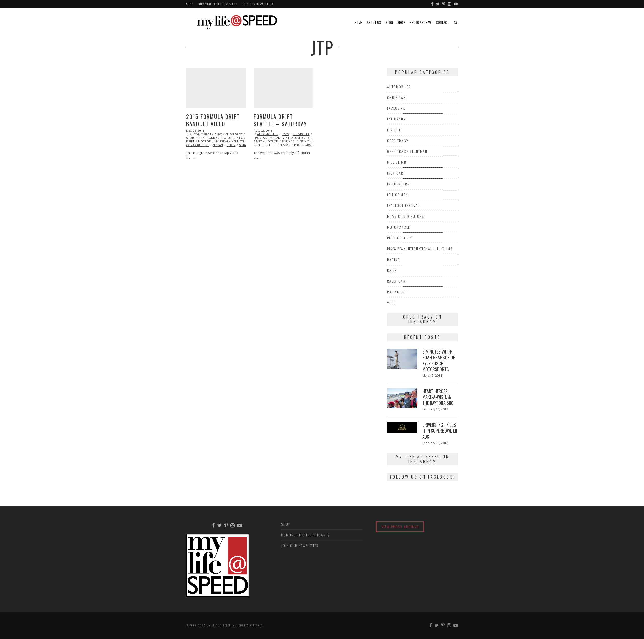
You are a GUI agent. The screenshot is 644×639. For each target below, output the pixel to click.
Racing (393, 259)
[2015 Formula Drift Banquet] (216, 88)
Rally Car (396, 281)
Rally (392, 270)
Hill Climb (396, 162)
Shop (189, 4)
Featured (228, 138)
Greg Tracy (398, 140)
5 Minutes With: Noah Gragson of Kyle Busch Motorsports (438, 360)
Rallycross (398, 291)
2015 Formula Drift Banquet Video (213, 120)
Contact (442, 22)
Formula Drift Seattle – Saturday (280, 120)
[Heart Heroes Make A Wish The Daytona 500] (402, 398)
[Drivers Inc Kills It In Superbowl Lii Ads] (402, 427)
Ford (243, 138)
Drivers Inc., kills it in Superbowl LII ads (439, 430)
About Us (374, 22)
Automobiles (200, 134)
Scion (231, 145)
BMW (218, 134)
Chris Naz (396, 97)
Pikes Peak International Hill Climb (419, 248)
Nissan (218, 145)
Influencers (398, 183)
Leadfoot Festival (403, 205)
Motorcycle (398, 227)
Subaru (245, 145)
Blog (389, 22)
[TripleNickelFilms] (456, 4)
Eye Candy (209, 138)
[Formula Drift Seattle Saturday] (283, 88)
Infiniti (304, 141)
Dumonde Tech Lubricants (217, 4)
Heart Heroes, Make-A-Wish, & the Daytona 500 (437, 397)
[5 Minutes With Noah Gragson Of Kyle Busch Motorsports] (402, 359)
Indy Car (395, 173)
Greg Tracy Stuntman (407, 151)
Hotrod (204, 141)
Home (358, 22)
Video (392, 302)
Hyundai (221, 141)
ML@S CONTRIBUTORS (405, 216)
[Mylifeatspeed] (432, 4)
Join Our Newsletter (258, 4)
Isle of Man (397, 194)
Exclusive (396, 108)
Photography (305, 145)
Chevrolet (234, 134)
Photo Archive (420, 22)
